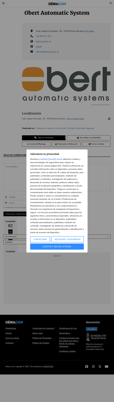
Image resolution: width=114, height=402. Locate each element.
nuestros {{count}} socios (51, 159)
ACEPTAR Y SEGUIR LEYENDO (57, 246)
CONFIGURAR (40, 239)
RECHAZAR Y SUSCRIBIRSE (67, 239)
